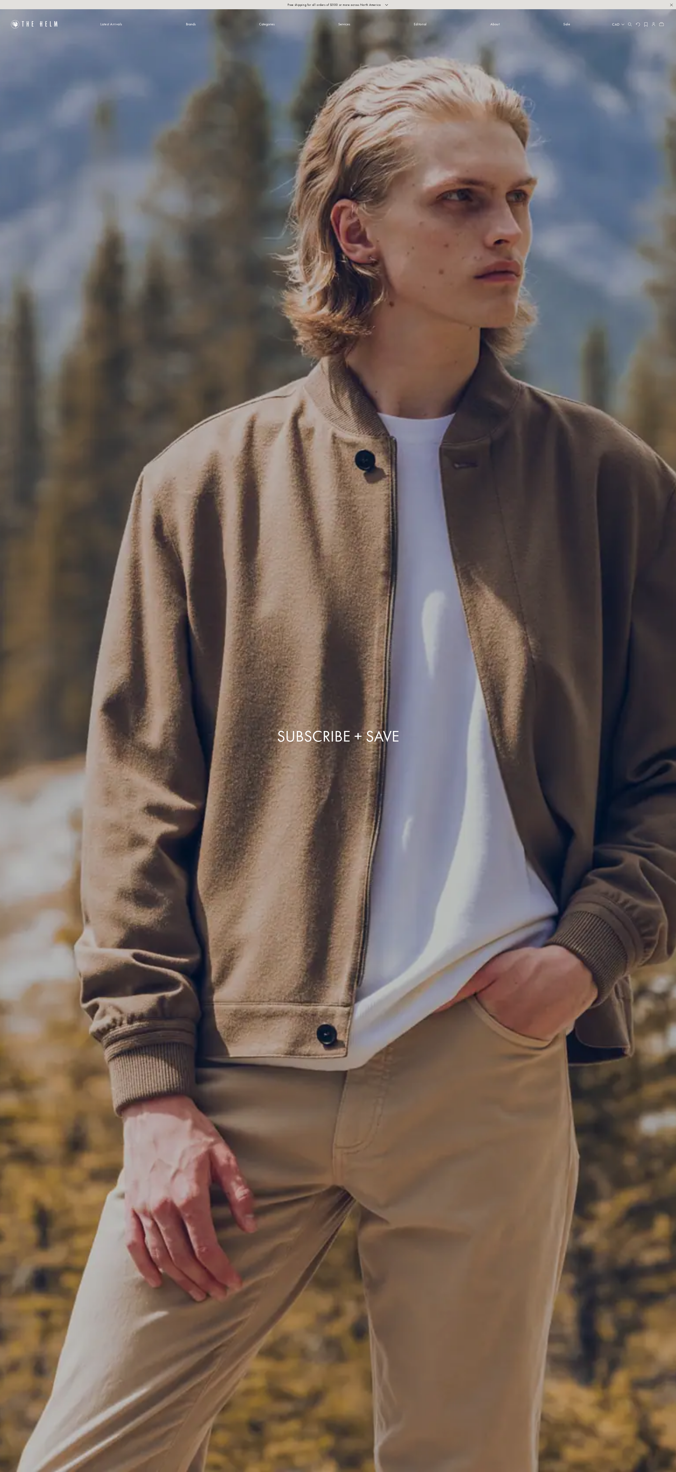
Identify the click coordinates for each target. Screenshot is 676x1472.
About (495, 24)
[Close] (671, 5)
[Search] (630, 24)
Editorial (420, 24)
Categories (267, 24)
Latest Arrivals (111, 24)
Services (344, 24)
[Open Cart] (661, 24)
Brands (191, 24)
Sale (566, 24)
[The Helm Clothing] (34, 24)
